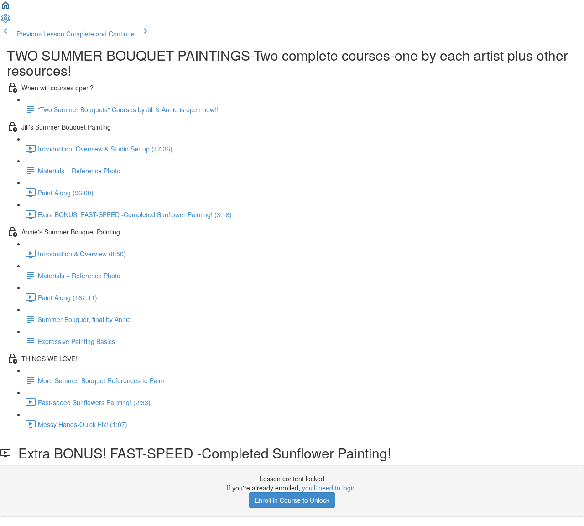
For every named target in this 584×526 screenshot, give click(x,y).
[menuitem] (5, 21)
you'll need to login (329, 487)
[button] (5, 8)
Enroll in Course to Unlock (292, 500)
